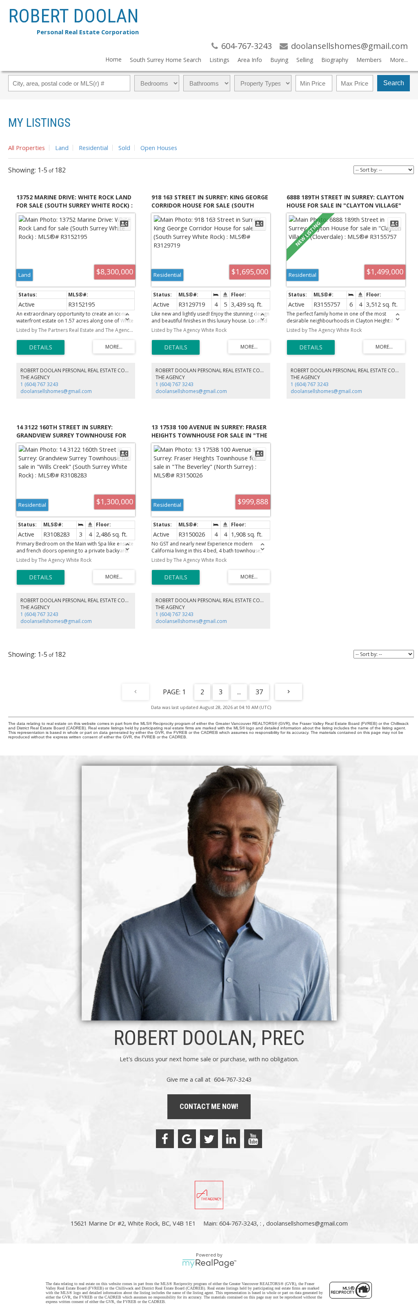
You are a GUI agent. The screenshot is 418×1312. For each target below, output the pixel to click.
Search (393, 83)
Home (113, 59)
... (239, 691)
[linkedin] (231, 1138)
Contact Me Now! (209, 1106)
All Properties (26, 148)
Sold (124, 148)
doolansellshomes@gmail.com (56, 391)
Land (62, 148)
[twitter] (209, 1138)
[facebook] (165, 1138)
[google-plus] (187, 1138)
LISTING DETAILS (40, 347)
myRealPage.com (209, 1263)
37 (259, 691)
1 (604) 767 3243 (39, 384)
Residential (93, 148)
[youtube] (253, 1138)
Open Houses (158, 148)
